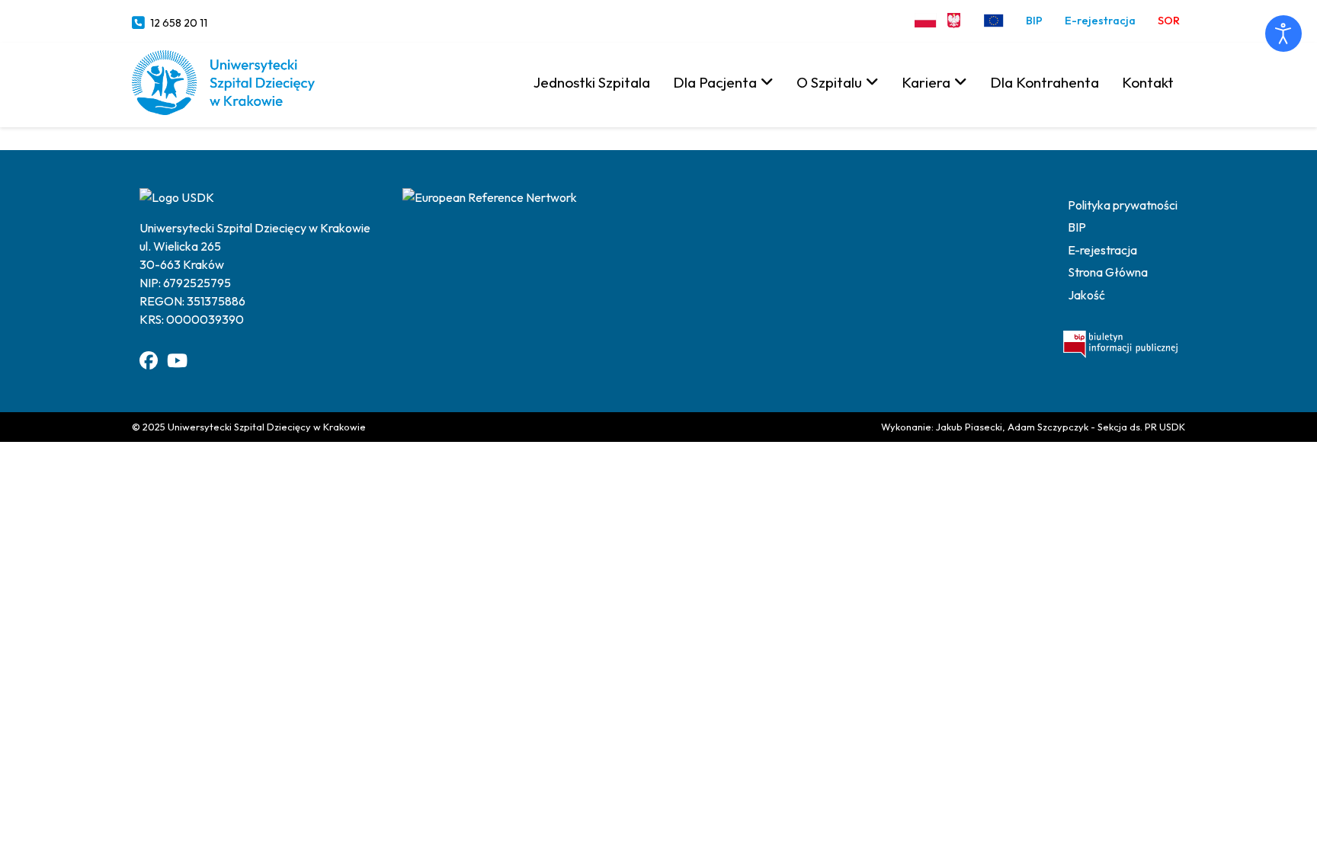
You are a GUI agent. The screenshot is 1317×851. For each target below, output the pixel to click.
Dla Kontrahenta (1044, 82)
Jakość (1086, 294)
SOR (1169, 20)
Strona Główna (1108, 272)
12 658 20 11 (178, 23)
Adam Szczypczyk (1048, 427)
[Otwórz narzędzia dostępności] (1283, 33)
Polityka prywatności (1123, 205)
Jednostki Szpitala (592, 82)
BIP (1034, 20)
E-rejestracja (1100, 20)
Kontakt (1148, 82)
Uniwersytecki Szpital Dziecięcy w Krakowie (267, 427)
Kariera (926, 82)
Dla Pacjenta (715, 82)
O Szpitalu (829, 82)
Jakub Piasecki (969, 427)
